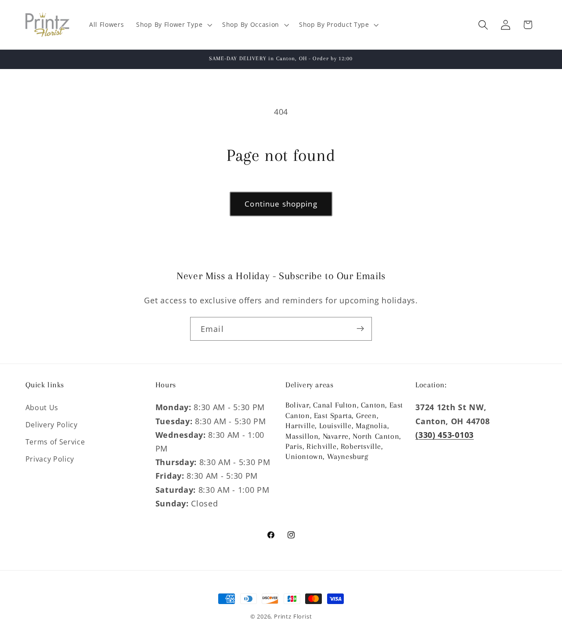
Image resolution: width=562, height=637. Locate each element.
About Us (42, 407)
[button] (173, 25)
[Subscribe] (360, 329)
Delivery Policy (51, 425)
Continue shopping (281, 204)
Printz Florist (293, 616)
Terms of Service (55, 441)
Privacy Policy (50, 458)
